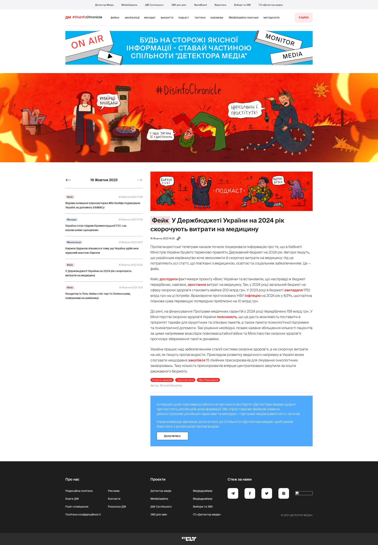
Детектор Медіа (104, 4)
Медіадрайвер (202, 491)
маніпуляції (132, 17)
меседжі (149, 17)
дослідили (168, 279)
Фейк (160, 220)
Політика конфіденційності (83, 514)
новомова (216, 17)
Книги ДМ (72, 498)
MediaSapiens (129, 4)
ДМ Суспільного (154, 4)
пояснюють (227, 317)
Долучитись (172, 436)
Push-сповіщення (76, 506)
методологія (271, 17)
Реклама (114, 491)
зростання (197, 284)
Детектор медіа (160, 491)
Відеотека (220, 4)
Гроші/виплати (185, 380)
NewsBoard (200, 4)
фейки (115, 17)
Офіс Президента (208, 380)
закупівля (196, 360)
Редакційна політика (79, 491)
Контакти (114, 498)
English (304, 17)
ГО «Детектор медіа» (271, 4)
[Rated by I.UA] (304, 494)
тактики (200, 17)
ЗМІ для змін (178, 4)
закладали (293, 290)
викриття (167, 17)
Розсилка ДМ (117, 506)
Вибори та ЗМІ (242, 4)
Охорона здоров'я (162, 380)
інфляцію (253, 295)
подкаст (183, 17)
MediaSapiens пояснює (244, 17)
